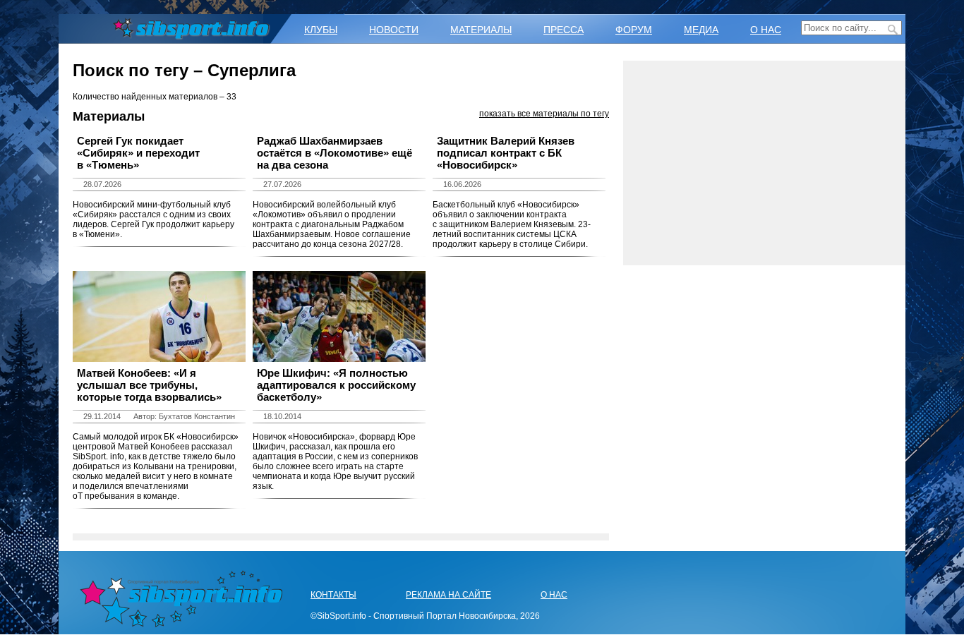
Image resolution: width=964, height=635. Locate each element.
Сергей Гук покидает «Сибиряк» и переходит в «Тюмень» (138, 153)
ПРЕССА (563, 29)
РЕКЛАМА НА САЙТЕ (448, 595)
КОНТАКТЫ (333, 595)
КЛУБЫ (320, 29)
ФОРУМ (633, 29)
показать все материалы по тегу (544, 114)
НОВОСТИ (393, 29)
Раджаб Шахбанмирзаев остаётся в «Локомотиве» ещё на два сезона (334, 153)
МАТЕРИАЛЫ (481, 29)
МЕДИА (701, 29)
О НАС (765, 29)
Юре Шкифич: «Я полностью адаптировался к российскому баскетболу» (336, 385)
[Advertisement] (764, 163)
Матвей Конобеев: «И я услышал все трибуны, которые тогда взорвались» (149, 385)
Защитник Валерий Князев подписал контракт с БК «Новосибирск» (505, 153)
